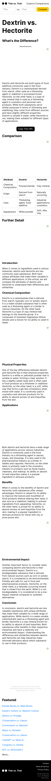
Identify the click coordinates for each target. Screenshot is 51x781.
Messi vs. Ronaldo (11, 730)
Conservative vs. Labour (14, 735)
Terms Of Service (42, 766)
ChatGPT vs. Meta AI (13, 740)
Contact (46, 763)
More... (5, 754)
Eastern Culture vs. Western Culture (20, 710)
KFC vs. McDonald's (12, 749)
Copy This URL (25, 129)
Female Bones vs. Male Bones (17, 706)
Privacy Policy (43, 770)
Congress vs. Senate (12, 744)
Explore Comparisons (38, 3)
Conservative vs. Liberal (14, 720)
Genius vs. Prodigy (11, 715)
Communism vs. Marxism (15, 725)
